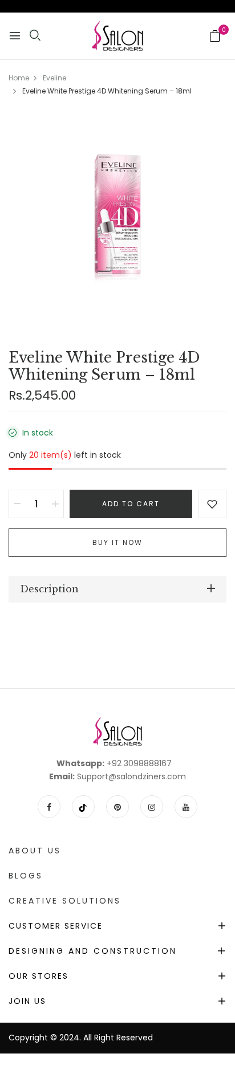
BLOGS (26, 875)
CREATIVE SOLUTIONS (65, 900)
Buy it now (117, 542)
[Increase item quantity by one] (55, 504)
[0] (215, 37)
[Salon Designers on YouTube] (186, 806)
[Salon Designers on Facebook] (49, 806)
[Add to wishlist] (212, 504)
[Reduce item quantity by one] (17, 504)
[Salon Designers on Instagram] (151, 806)
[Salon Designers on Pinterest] (117, 806)
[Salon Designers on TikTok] (83, 806)
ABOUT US (35, 850)
